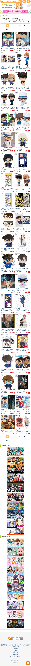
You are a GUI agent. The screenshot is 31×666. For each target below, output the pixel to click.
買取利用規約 (15, 654)
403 (23, 25)
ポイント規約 (15, 653)
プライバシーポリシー (15, 656)
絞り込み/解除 (12, 21)
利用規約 (16, 651)
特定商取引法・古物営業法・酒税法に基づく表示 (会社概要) (16, 645)
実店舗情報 (16, 647)
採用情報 (16, 649)
